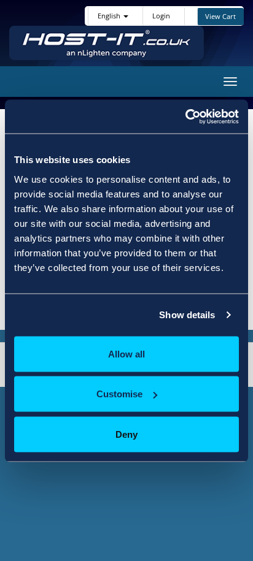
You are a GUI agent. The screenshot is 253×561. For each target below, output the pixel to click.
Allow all (126, 353)
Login (161, 15)
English (110, 15)
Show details (187, 315)
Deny (126, 434)
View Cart (220, 16)
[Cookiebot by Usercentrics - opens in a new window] (185, 116)
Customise (119, 394)
